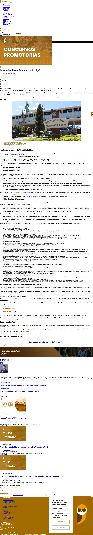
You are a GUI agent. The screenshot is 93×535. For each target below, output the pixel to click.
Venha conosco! (27, 331)
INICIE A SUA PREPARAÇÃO (9, 14)
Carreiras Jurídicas (8, 16)
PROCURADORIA (6, 5)
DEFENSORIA (6, 9)
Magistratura (7, 21)
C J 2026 (8, 502)
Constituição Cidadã (22, 153)
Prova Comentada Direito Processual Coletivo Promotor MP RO (24, 447)
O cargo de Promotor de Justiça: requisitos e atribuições (14, 143)
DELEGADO (5, 4)
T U (6, 498)
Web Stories (8, 13)
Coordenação (7, 450)
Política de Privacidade (18, 495)
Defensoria (6, 19)
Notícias (5, 22)
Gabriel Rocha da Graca (9, 73)
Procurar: (2, 32)
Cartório (5, 17)
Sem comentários (6, 76)
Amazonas (5, 313)
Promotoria (6, 24)
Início (1, 35)
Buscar (18, 33)
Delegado (5, 20)
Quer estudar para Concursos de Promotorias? (12, 147)
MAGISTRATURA (6, 7)
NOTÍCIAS (5, 12)
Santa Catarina (7, 311)
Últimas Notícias (7, 26)
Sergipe (5, 307)
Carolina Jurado (7, 420)
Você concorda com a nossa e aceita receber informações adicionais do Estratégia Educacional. (27, 495)
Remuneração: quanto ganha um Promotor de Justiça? (14, 144)
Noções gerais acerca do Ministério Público (12, 142)
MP (6, 516)
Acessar (4, 354)
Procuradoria (7, 23)
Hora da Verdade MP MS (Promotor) (13, 418)
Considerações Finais (7, 145)
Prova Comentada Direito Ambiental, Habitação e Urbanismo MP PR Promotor (29, 476)
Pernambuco (6, 308)
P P (8, 500)
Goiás (4, 310)
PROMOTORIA (6, 8)
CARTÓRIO (5, 10)
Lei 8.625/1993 (17, 192)
